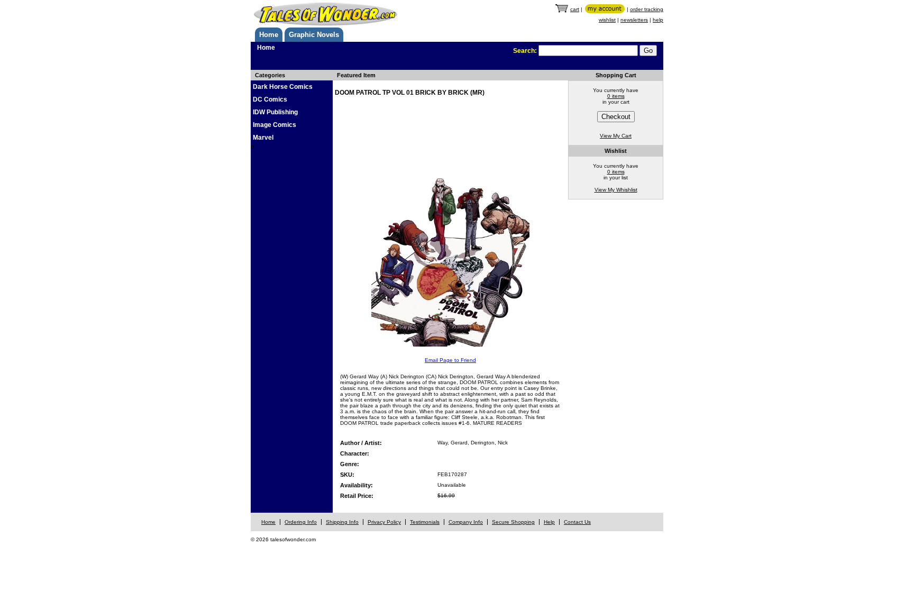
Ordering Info (301, 522)
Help (549, 522)
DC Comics (270, 99)
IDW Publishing (275, 112)
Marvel (263, 137)
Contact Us (577, 522)
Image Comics (274, 125)
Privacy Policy (384, 522)
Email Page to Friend (450, 360)
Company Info (466, 522)
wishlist (607, 20)
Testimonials (425, 522)
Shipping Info (342, 522)
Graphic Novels (314, 35)
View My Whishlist (616, 190)
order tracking (646, 9)
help (658, 20)
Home (268, 35)
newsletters (634, 20)
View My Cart (616, 136)
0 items (616, 96)
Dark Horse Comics (283, 86)
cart (574, 9)
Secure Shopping (513, 522)
